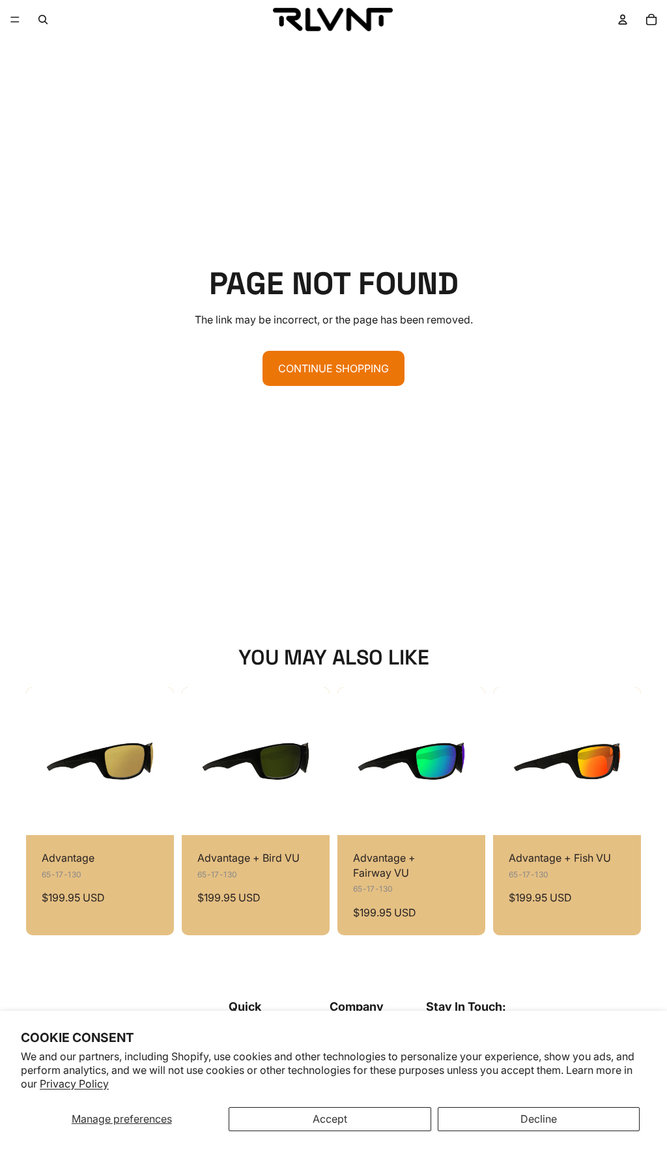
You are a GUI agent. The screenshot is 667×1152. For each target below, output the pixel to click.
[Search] (43, 19)
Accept (330, 1118)
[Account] (622, 19)
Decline (538, 1118)
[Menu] (15, 19)
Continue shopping (333, 368)
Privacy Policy (74, 1083)
